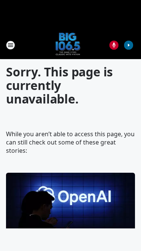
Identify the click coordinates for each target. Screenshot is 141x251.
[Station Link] (68, 45)
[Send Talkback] (113, 45)
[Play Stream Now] (128, 45)
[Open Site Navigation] (10, 45)
